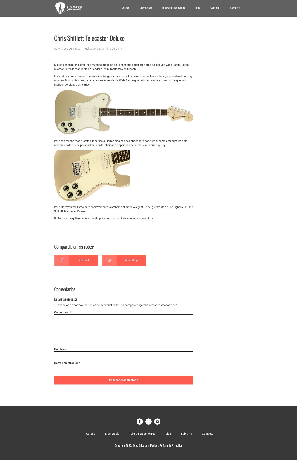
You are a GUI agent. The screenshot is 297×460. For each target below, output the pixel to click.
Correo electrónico (67, 363)
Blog (197, 7)
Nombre (60, 349)
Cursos (125, 7)
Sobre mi (215, 7)
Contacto (235, 7)
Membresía (146, 7)
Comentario (62, 312)
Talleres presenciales (173, 7)
